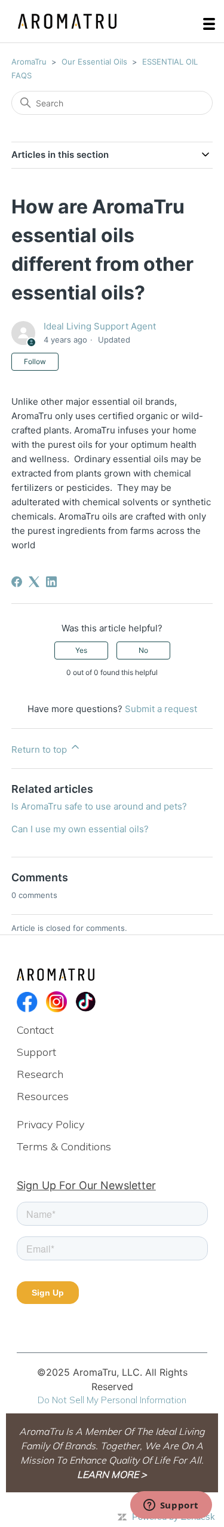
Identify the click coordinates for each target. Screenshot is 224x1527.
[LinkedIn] (51, 581)
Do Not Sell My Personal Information (112, 1400)
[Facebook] (16, 581)
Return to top (40, 749)
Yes (81, 650)
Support (36, 1052)
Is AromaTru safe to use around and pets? (99, 806)
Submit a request (161, 708)
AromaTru (29, 61)
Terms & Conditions (64, 1146)
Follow (35, 361)
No (143, 650)
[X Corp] (34, 581)
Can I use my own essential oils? (80, 829)
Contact (35, 1030)
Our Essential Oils (94, 61)
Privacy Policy (50, 1124)
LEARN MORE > (112, 1474)
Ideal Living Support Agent (100, 326)
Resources (43, 1096)
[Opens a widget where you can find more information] (171, 1506)
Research (40, 1074)
